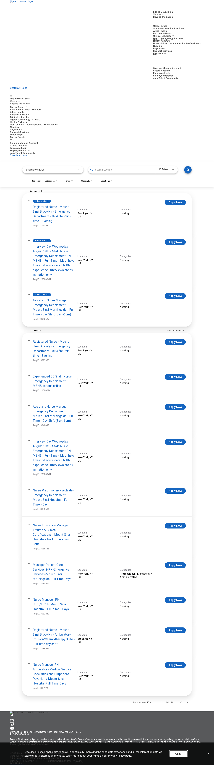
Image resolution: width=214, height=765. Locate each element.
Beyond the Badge (163, 16)
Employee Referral (163, 75)
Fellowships (159, 53)
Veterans (158, 14)
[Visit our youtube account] (12, 729)
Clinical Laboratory (163, 36)
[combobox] (51, 169)
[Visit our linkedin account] (12, 721)
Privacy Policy (116, 755)
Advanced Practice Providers (169, 28)
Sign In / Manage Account (167, 68)
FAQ (155, 54)
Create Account (161, 70)
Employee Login (161, 73)
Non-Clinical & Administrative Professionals (177, 43)
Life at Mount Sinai (163, 11)
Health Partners (18, 122)
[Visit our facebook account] (12, 716)
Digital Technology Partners (168, 38)
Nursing (157, 46)
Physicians (159, 48)
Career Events (160, 40)
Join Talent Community (165, 78)
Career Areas (160, 26)
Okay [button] (178, 753)
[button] (107, 98)
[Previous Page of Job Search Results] (181, 702)
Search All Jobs (18, 87)
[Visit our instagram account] (12, 725)
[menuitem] (107, 100)
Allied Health (160, 31)
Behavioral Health (162, 33)
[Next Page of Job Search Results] (187, 702)
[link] (107, 213)
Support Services (162, 51)
